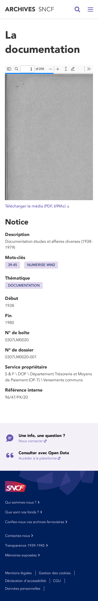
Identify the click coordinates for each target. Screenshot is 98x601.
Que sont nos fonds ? (22, 512)
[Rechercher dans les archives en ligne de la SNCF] (77, 9)
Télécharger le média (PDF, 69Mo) (35, 206)
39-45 (12, 265)
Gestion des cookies (55, 573)
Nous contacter (31, 441)
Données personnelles (22, 588)
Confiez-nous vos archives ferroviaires (34, 522)
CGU (57, 581)
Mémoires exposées (21, 555)
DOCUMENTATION (24, 285)
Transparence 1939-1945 (25, 545)
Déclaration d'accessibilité (25, 581)
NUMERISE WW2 (41, 265)
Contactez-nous (17, 536)
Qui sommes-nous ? (20, 502)
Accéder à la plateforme (38, 458)
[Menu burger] (90, 9)
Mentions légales (18, 573)
